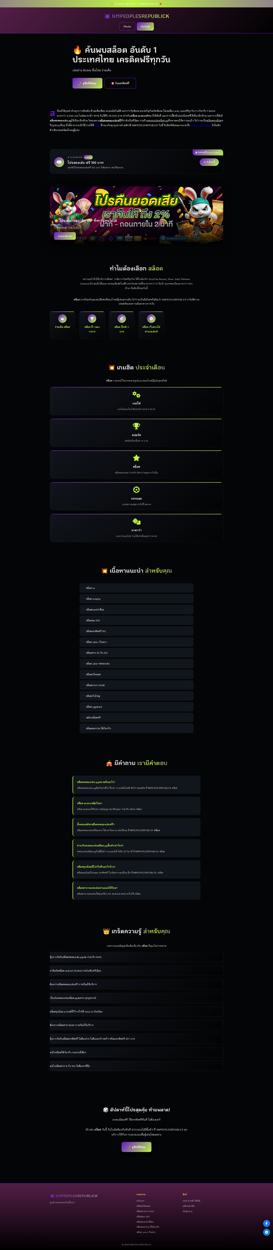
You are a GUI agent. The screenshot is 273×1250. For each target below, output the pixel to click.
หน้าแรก (140, 1200)
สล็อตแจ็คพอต (143, 1206)
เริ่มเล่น (127, 26)
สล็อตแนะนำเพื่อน (144, 1221)
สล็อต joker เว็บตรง (145, 1232)
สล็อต (97, 125)
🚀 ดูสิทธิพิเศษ (87, 83)
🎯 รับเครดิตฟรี (120, 83)
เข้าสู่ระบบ (187, 1211)
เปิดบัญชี (145, 26)
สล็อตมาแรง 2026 (145, 1211)
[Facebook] (266, 1223)
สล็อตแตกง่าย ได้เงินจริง (147, 1226)
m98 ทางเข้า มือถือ (201, 125)
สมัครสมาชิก (189, 1206)
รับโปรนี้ (211, 162)
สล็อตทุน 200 (143, 1216)
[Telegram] (266, 1232)
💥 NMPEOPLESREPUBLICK (136, 16)
